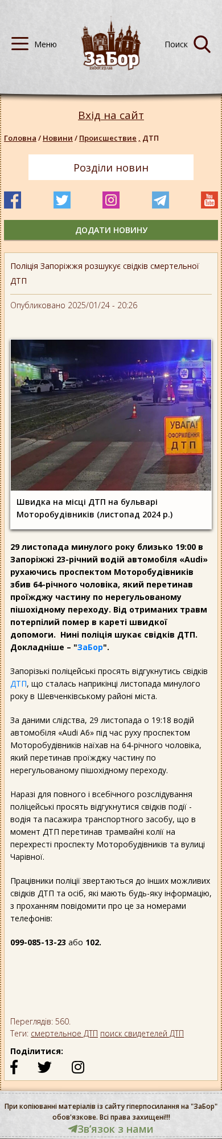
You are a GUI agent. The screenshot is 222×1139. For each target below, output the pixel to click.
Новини (58, 138)
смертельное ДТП (64, 1033)
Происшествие (110, 138)
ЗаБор (90, 647)
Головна (20, 138)
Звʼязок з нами (115, 1129)
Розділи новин (111, 167)
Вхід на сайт (111, 115)
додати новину (111, 229)
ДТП (18, 683)
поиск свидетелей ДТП (142, 1033)
